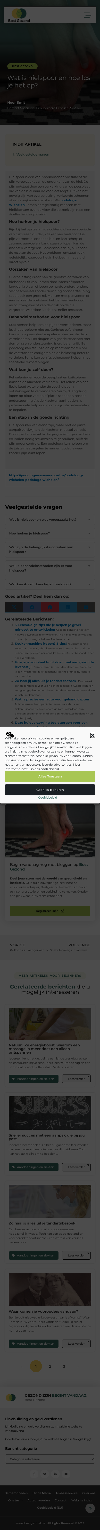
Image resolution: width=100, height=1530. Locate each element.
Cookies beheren (50, 790)
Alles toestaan (50, 776)
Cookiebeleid (47, 797)
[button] (92, 735)
